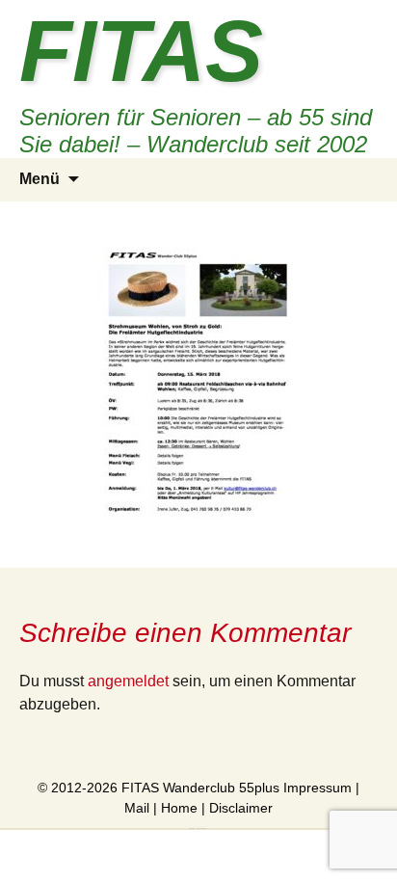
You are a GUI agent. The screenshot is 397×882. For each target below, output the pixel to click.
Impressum (317, 787)
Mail (136, 807)
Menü (39, 179)
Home (179, 807)
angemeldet (128, 681)
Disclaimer (241, 807)
